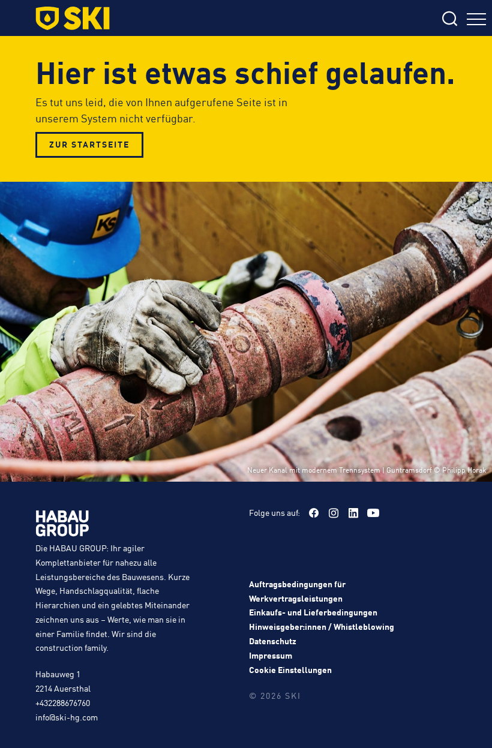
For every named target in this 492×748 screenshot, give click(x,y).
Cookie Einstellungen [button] (290, 669)
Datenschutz (272, 641)
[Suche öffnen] (370, 19)
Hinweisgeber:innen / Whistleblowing (321, 626)
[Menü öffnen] (476, 21)
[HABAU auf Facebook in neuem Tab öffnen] (314, 513)
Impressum (270, 655)
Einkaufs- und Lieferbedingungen (313, 612)
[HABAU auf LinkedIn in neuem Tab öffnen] (353, 513)
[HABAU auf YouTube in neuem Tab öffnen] (373, 513)
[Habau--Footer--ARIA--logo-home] (62, 525)
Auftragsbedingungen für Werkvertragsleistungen (297, 591)
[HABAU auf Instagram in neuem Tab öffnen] (334, 513)
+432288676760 (62, 702)
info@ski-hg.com (66, 717)
